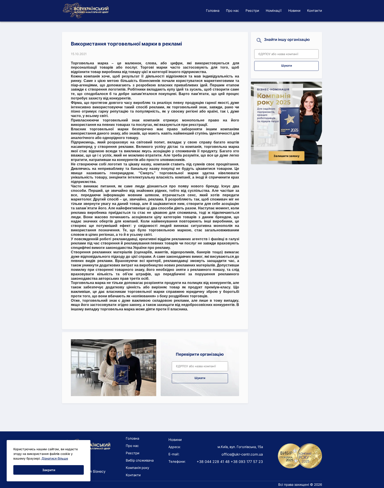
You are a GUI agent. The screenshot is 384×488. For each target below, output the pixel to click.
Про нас (232, 10)
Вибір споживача (140, 460)
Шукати (199, 378)
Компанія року (137, 468)
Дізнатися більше (55, 458)
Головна (212, 10)
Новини (294, 10)
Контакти (314, 10)
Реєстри (252, 10)
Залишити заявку (287, 156)
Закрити (48, 470)
